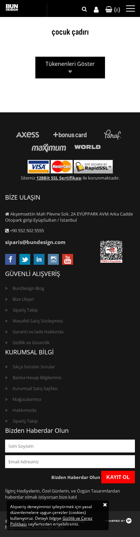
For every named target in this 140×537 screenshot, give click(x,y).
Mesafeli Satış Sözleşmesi (38, 321)
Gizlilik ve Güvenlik (31, 342)
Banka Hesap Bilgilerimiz (37, 377)
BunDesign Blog (28, 288)
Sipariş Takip (25, 310)
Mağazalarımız (27, 399)
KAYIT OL (118, 477)
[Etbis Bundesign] (111, 261)
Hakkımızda (24, 410)
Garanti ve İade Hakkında (38, 332)
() (116, 9)
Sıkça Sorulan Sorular (34, 367)
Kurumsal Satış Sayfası (35, 388)
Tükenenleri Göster (70, 64)
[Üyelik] (96, 9)
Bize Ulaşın (23, 299)
